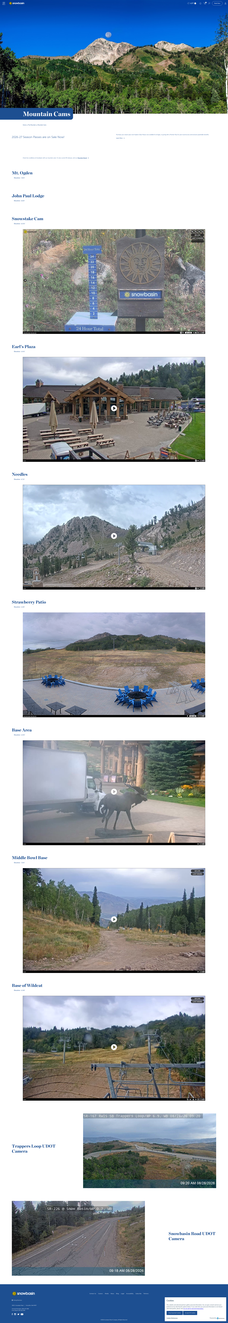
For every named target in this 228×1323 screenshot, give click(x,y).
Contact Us (93, 1293)
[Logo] (16, 3)
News (112, 1293)
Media (107, 1293)
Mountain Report (82, 158)
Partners (146, 1293)
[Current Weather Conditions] (195, 3)
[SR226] (78, 1238)
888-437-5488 (25, 1308)
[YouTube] (22, 1314)
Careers (100, 1293)
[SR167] (149, 1150)
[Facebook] (12, 1314)
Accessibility (130, 1293)
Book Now (217, 3)
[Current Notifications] (200, 3)
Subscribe (138, 1293)
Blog (117, 1293)
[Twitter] (18, 1314)
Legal (122, 1293)
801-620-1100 (22, 1310)
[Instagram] (15, 1314)
